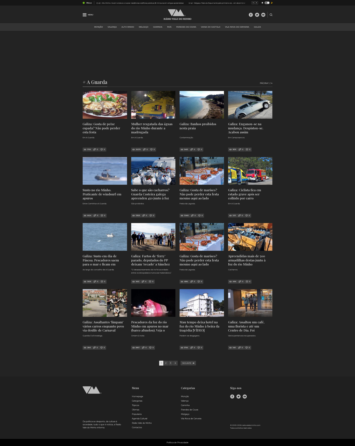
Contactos (137, 427)
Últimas (135, 409)
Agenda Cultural (139, 418)
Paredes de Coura (186, 27)
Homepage (137, 396)
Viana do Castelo (210, 27)
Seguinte (186, 363)
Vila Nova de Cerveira (237, 27)
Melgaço (143, 27)
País (169, 27)
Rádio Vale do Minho (142, 423)
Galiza (257, 27)
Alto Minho (127, 27)
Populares (137, 414)
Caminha (157, 27)
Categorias (137, 401)
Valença (112, 27)
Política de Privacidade (177, 442)
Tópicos (135, 405)
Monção (98, 27)
